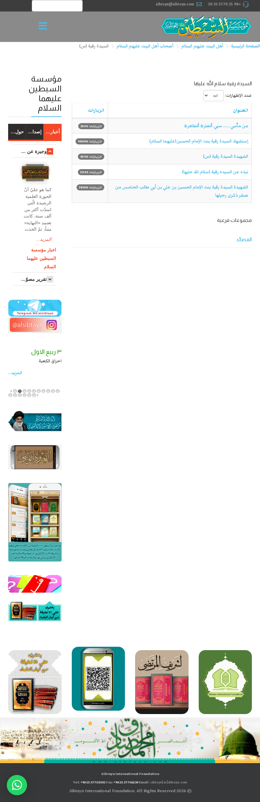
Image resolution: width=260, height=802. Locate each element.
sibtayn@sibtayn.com (175, 4)
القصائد (244, 239)
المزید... (15, 372)
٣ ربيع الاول (46, 351)
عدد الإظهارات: (238, 95)
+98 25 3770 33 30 (224, 4)
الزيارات (96, 110)
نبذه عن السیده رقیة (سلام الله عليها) (215, 171)
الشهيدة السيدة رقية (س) (225, 156)
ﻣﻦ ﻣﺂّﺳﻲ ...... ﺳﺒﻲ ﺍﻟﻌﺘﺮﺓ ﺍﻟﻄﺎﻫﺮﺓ (216, 125)
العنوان (240, 110)
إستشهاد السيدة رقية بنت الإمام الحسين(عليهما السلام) (198, 141)
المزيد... (43, 239)
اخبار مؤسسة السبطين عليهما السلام (41, 258)
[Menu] (44, 27)
